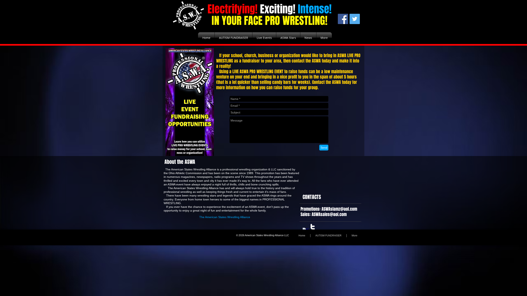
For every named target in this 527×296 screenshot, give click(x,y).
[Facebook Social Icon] (343, 19)
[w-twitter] (313, 227)
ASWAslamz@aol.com (339, 209)
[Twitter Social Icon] (355, 19)
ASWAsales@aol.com (329, 214)
